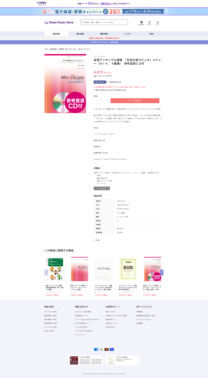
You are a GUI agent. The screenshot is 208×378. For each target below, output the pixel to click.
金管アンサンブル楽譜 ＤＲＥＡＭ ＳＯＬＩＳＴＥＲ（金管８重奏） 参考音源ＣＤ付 (152, 288)
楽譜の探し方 (110, 319)
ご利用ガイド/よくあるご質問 (116, 315)
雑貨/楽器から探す (51, 323)
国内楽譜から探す (50, 315)
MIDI (152, 34)
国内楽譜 (56, 34)
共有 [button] (97, 240)
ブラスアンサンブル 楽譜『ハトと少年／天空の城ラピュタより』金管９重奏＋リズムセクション (103, 288)
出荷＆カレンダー (112, 323)
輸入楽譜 (80, 34)
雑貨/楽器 (104, 34)
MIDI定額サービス (81, 315)
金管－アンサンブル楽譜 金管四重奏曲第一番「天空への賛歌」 (54, 288)
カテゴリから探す (50, 312)
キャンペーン (79, 335)
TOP (46, 49)
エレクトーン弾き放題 (83, 312)
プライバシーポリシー (144, 319)
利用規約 (139, 312)
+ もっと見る (102, 188)
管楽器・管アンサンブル (67, 49)
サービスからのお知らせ (84, 331)
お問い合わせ (110, 327)
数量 (95, 96)
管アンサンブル (84, 49)
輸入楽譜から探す (50, 319)
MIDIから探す (49, 331)
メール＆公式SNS (81, 327)
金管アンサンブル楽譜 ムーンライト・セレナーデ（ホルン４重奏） (79, 288)
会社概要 (139, 323)
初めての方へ (110, 312)
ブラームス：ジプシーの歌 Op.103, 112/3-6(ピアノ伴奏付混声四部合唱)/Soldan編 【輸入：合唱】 (128, 288)
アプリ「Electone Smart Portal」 (88, 319)
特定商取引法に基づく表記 (145, 315)
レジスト (127, 34)
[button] (104, 22)
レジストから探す (50, 327)
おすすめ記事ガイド (82, 323)
